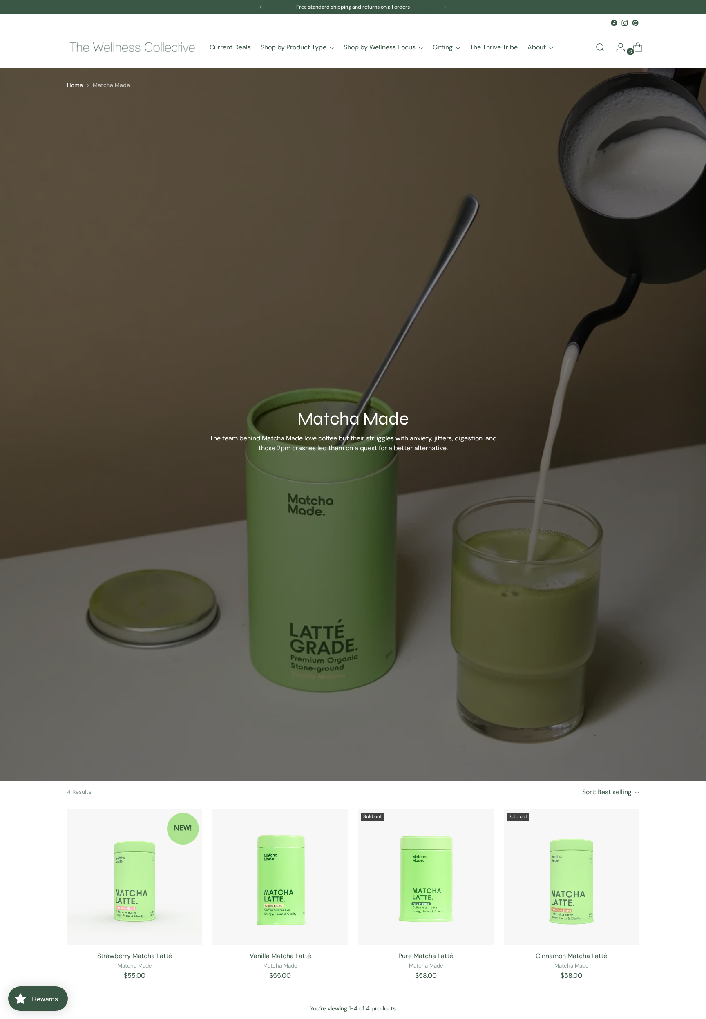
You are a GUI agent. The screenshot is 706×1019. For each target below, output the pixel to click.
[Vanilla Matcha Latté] (280, 877)
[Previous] (261, 7)
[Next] (445, 7)
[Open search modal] (600, 47)
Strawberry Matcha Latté (134, 956)
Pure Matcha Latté (425, 956)
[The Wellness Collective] (132, 47)
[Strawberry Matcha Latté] (134, 877)
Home (75, 85)
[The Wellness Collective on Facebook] (614, 23)
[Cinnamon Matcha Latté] (571, 877)
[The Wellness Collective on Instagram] (624, 23)
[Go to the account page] (617, 47)
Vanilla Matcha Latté (280, 956)
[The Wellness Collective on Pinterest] (635, 23)
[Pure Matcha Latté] (425, 877)
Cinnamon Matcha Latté (571, 956)
